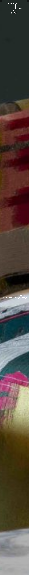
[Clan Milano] (14, 8)
